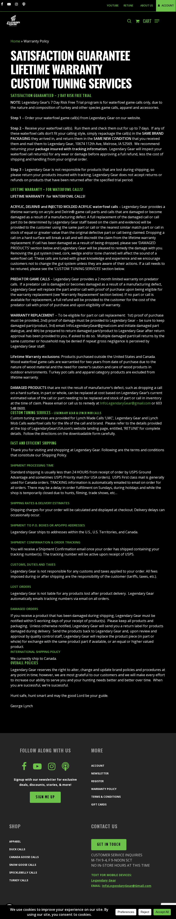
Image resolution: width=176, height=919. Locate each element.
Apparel (15, 841)
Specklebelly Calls (23, 872)
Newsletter (100, 773)
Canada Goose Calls (24, 857)
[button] (157, 21)
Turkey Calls (18, 880)
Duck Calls (17, 849)
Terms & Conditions (106, 797)
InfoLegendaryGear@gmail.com (125, 403)
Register (97, 781)
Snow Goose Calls (22, 865)
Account (97, 766)
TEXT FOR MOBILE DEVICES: (111, 875)
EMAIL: (121, 886)
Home (15, 41)
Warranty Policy (104, 789)
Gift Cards (98, 804)
